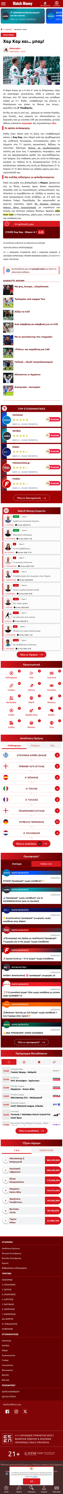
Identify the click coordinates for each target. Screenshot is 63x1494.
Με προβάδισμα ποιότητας (24, 644)
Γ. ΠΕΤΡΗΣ (8, 607)
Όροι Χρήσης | (55, 1464)
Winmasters (7, 1370)
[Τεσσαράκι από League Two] (8, 302)
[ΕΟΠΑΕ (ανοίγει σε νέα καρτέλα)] (39, 1454)
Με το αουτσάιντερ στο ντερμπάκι (33, 336)
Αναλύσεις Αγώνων (11, 1248)
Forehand (7, 621)
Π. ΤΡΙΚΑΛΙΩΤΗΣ (10, 566)
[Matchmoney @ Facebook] (7, 1411)
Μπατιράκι (15, 48)
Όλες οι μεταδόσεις (29, 1130)
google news (38, 268)
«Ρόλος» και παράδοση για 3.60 (32, 349)
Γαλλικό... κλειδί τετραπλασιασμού (34, 361)
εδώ (54, 123)
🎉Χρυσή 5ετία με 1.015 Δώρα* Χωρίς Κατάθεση (28, 958)
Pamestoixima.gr (21, 462)
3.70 (41, 231)
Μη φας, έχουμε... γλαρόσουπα (31, 286)
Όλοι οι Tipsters (29, 654)
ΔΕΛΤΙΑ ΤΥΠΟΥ (9, 1396)
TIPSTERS (6, 1273)
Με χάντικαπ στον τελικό (24, 617)
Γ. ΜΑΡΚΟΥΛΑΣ (10, 580)
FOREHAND (7, 1328)
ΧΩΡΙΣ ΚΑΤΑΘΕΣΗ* (11, 1391)
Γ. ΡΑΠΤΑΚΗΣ (9, 648)
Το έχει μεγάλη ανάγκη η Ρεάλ (26, 589)
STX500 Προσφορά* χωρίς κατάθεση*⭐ (24, 880)
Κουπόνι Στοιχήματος (11, 1258)
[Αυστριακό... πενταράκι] (8, 390)
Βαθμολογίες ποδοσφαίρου (14, 1268)
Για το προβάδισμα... (22, 548)
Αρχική (5, 1263)
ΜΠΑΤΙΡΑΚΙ (8, 29)
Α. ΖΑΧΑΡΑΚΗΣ (9, 593)
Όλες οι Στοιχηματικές (29, 497)
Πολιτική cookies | (40, 1464)
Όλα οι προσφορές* (29, 1042)
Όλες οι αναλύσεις (28, 843)
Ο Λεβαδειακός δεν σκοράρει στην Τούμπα (32, 576)
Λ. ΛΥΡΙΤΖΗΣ (9, 525)
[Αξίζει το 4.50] (8, 315)
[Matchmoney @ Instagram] (16, 1411)
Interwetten (7, 1365)
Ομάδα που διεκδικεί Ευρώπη (26, 521)
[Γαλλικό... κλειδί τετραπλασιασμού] (8, 365)
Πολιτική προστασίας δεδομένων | (16, 1464)
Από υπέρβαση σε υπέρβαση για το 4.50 (36, 324)
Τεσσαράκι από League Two (30, 298)
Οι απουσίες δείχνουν (22, 562)
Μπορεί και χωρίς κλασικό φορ (26, 631)
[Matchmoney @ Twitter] (25, 1411)
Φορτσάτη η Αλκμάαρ (22, 534)
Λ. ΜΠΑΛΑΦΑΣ (9, 635)
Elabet (15, 446)
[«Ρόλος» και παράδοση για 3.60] (8, 353)
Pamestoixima (8, 1355)
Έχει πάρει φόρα (20, 603)
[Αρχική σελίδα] (1, 29)
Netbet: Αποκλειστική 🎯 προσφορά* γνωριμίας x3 (29, 975)
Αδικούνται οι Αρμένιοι (28, 374)
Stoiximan (17, 414)
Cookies (35, 1476)
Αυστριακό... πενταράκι (27, 386)
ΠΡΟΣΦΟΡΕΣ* (9, 1385)
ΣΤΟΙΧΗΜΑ (7, 1242)
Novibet (16, 430)
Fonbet (16, 478)
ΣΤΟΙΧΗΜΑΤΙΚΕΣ (10, 1334)
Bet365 (5, 1375)
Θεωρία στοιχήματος (11, 1253)
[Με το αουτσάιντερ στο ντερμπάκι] (8, 340)
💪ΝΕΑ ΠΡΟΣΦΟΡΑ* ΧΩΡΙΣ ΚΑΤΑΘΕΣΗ (23, 1032)
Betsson (5, 1380)
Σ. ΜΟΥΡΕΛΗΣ (9, 538)
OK (31, 1481)
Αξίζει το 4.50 (22, 311)
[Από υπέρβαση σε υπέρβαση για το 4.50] (8, 328)
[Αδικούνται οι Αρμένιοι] (8, 378)
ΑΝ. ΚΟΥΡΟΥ (9, 552)
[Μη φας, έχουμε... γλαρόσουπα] (8, 290)
